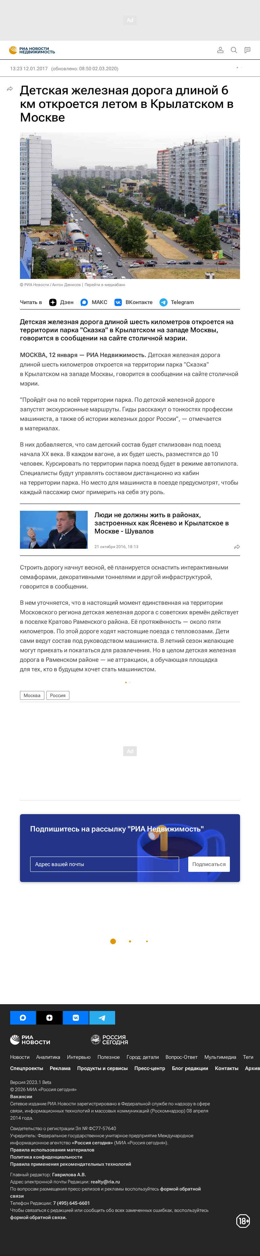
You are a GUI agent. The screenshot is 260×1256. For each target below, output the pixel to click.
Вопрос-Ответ (182, 1057)
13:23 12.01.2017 (29, 68)
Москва (32, 695)
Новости (19, 1057)
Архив (252, 1068)
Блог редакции (190, 1068)
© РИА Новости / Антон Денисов (50, 284)
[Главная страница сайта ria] (11, 50)
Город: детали (143, 1057)
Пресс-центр (149, 1068)
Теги (248, 1057)
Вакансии (21, 1096)
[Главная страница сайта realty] (44, 50)
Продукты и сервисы (102, 1068)
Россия (58, 695)
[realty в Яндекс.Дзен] (49, 1018)
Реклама (60, 1068)
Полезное (109, 1057)
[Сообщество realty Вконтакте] (76, 1018)
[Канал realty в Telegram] (102, 1018)
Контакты (226, 1068)
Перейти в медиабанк (105, 284)
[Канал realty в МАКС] (23, 1018)
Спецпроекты (26, 1068)
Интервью (79, 1057)
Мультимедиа (220, 1057)
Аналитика (48, 1057)
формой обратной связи (37, 1217)
